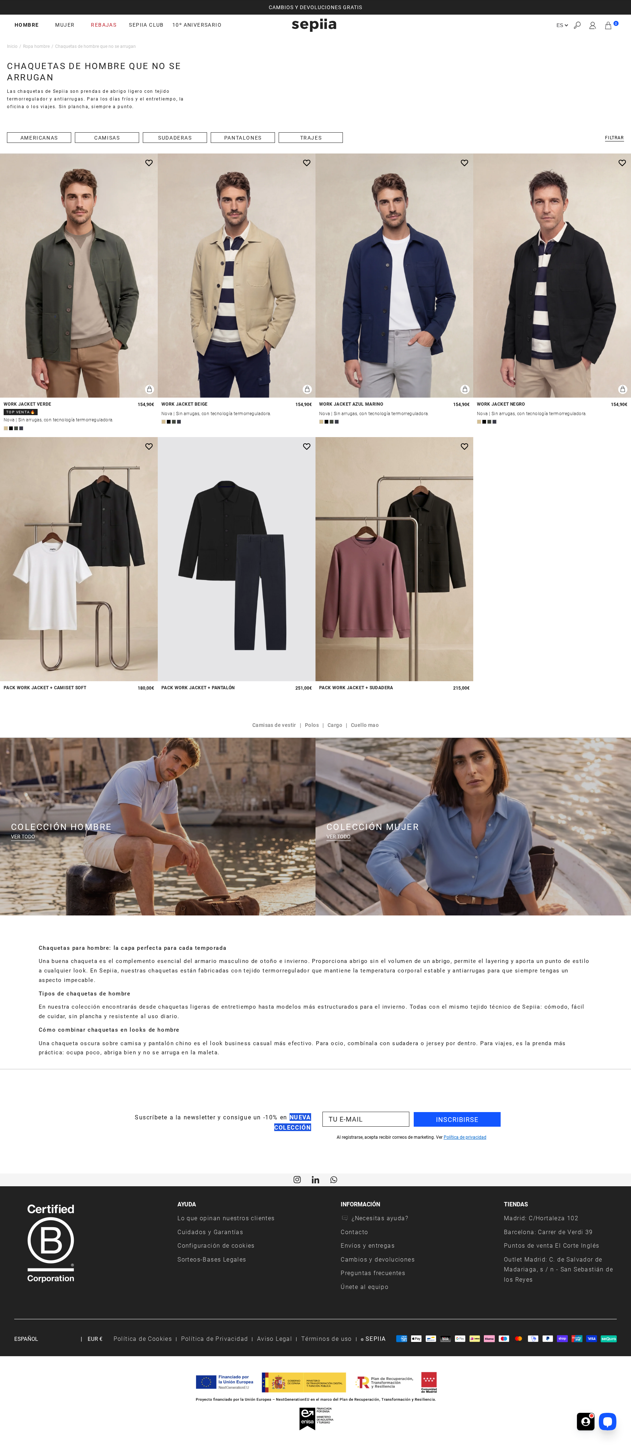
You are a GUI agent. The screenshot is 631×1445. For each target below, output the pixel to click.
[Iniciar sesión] (593, 25)
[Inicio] (314, 25)
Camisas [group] (107, 137)
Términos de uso (326, 1338)
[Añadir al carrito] (149, 389)
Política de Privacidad (214, 1338)
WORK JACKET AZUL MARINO (351, 404)
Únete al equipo (365, 1286)
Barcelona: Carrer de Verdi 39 (548, 1232)
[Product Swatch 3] (16, 428)
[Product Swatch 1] (6, 428)
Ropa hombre (36, 46)
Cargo (335, 724)
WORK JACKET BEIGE (184, 404)
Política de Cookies (143, 1338)
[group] (315, 7)
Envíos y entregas (368, 1245)
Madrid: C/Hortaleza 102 (541, 1218)
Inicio (12, 46)
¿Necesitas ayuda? (380, 1218)
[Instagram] (297, 1179)
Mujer (64, 25)
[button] (577, 25)
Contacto (354, 1232)
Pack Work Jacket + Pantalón (198, 687)
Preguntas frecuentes (373, 1273)
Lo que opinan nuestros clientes (226, 1218)
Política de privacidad (465, 1137)
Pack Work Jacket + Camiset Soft (45, 687)
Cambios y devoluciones (378, 1259)
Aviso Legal (274, 1338)
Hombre (27, 25)
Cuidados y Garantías (210, 1232)
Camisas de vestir (274, 724)
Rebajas (103, 25)
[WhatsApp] (333, 1179)
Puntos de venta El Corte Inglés (551, 1245)
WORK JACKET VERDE (27, 404)
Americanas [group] (39, 137)
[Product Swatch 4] (21, 428)
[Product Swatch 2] (11, 428)
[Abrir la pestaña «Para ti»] (585, 1421)
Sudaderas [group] (175, 137)
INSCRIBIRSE (457, 1119)
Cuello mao (365, 724)
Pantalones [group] (243, 137)
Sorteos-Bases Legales (211, 1259)
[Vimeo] (315, 1179)
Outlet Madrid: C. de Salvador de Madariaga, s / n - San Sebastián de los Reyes (558, 1269)
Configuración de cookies (216, 1245)
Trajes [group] (311, 137)
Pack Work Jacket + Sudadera (356, 687)
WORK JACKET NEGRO (501, 404)
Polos (312, 724)
